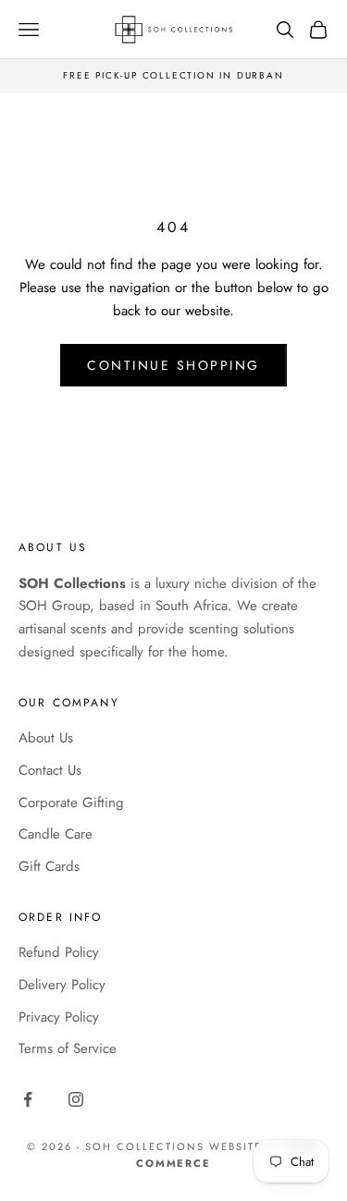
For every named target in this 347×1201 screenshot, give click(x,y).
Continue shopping (173, 365)
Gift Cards (49, 866)
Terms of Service (68, 1048)
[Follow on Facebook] (28, 1099)
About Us (46, 738)
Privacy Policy (59, 1017)
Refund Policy (59, 952)
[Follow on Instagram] (76, 1099)
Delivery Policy (62, 984)
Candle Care (56, 834)
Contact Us (50, 770)
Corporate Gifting (71, 802)
